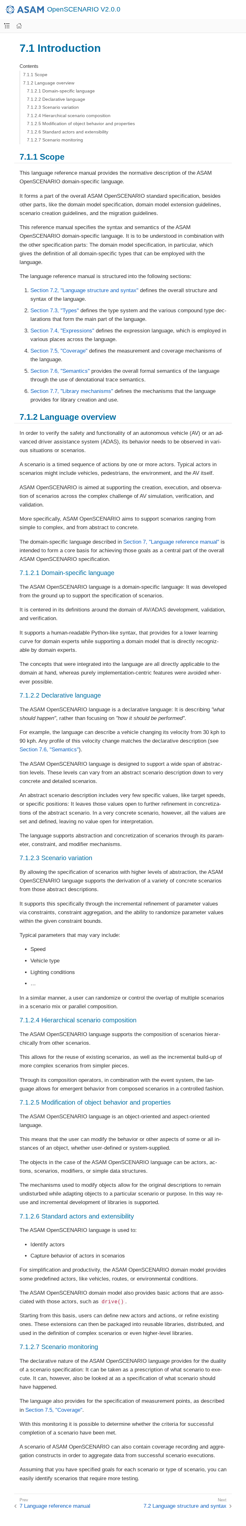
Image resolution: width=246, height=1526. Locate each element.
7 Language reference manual (55, 1506)
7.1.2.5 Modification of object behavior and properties (81, 123)
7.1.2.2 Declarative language (56, 99)
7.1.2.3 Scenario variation (53, 107)
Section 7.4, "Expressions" (62, 331)
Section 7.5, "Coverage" (58, 351)
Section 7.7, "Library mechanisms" (71, 391)
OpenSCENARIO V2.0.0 (83, 9)
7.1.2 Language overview (48, 82)
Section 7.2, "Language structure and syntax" (84, 290)
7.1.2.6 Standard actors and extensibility (67, 131)
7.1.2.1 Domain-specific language (61, 90)
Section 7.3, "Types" (54, 311)
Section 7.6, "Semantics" (60, 371)
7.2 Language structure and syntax (185, 1506)
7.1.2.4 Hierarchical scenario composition (69, 115)
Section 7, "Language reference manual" (171, 542)
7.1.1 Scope (35, 74)
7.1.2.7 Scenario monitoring (55, 139)
